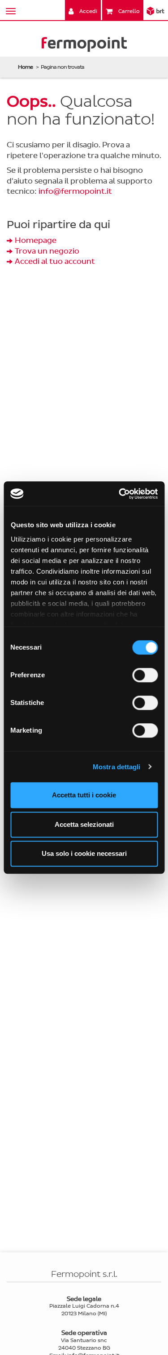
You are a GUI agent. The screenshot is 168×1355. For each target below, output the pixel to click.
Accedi (87, 11)
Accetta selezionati (84, 824)
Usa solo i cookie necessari (84, 853)
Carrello (128, 11)
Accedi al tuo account (55, 261)
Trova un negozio (47, 251)
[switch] (145, 675)
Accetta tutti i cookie (84, 795)
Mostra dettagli (117, 767)
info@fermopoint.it (75, 191)
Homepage (35, 240)
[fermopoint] (84, 46)
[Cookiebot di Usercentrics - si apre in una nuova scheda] (120, 494)
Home (25, 67)
